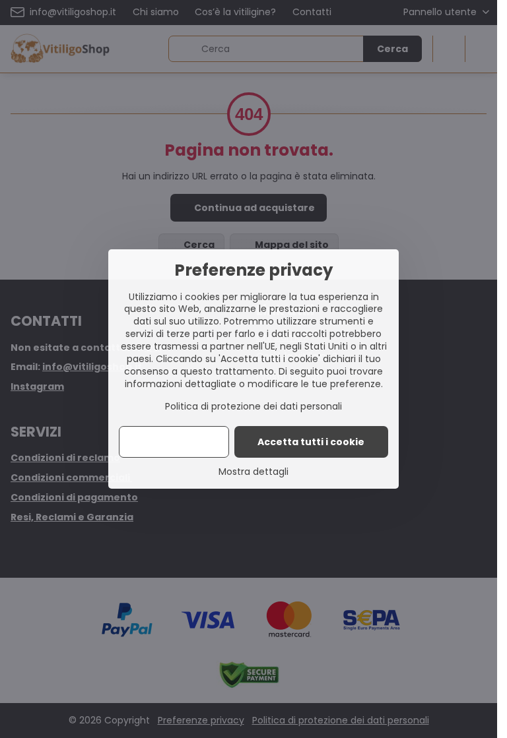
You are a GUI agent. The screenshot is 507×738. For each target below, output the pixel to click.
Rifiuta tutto (174, 441)
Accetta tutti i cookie (310, 441)
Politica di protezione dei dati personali (253, 406)
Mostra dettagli (253, 472)
